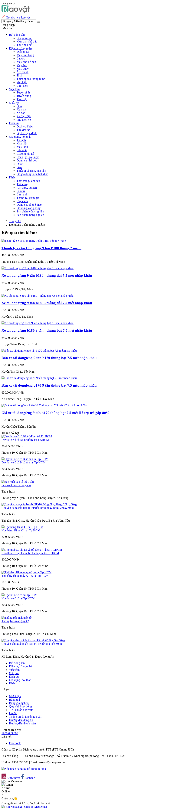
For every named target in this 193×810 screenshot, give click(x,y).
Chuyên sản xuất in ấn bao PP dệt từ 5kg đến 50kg (32, 643)
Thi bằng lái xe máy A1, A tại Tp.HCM (25, 575)
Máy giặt (22, 143)
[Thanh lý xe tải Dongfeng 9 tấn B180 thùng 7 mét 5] (34, 240)
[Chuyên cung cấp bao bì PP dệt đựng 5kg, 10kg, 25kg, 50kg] (39, 504)
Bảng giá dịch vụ (19, 703)
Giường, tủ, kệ (25, 153)
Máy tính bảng (25, 55)
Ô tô (19, 106)
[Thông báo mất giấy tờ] (16, 617)
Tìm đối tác (23, 129)
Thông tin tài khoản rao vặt (25, 716)
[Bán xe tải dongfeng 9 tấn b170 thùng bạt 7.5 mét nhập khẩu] (39, 350)
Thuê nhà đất (24, 44)
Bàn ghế (22, 150)
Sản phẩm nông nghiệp (30, 214)
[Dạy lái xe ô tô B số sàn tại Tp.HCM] (25, 459)
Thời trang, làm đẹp (28, 180)
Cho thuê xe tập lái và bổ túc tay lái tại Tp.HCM (30, 553)
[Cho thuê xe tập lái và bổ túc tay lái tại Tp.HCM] (32, 549)
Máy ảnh (22, 65)
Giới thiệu (15, 696)
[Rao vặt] (16, 12)
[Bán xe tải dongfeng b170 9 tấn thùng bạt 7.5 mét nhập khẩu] (39, 378)
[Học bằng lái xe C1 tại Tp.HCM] (22, 527)
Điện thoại (23, 51)
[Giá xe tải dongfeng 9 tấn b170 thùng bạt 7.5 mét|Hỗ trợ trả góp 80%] (44, 405)
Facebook (15, 743)
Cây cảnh (22, 201)
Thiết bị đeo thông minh (31, 78)
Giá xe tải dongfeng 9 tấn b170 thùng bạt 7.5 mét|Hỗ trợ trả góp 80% (56, 413)
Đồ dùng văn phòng (29, 208)
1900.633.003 (10, 733)
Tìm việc (22, 99)
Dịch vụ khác (25, 126)
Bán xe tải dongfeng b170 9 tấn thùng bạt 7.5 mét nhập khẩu (49, 385)
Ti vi (19, 75)
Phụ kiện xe (24, 119)
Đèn (19, 167)
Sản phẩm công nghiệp (30, 211)
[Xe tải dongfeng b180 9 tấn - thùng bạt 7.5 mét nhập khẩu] (38, 323)
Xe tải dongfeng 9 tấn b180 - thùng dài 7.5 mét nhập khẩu (47, 275)
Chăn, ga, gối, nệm (28, 157)
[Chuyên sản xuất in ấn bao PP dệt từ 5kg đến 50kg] (33, 640)
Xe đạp (21, 112)
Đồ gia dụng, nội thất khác (32, 174)
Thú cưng (22, 184)
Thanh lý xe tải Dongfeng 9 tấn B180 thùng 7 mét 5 (41, 248)
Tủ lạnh (21, 140)
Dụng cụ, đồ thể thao (29, 204)
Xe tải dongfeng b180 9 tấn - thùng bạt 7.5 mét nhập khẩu (47, 330)
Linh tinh (22, 194)
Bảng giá (14, 699)
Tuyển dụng (24, 95)
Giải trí (21, 191)
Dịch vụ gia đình (27, 133)
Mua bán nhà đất (27, 41)
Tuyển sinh (23, 92)
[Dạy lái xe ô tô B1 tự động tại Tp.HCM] (27, 436)
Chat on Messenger (35, 806)
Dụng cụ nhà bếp (27, 160)
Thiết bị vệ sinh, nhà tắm (31, 170)
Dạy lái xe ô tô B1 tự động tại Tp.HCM (25, 439)
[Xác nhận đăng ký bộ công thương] (24, 768)
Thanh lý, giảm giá (28, 197)
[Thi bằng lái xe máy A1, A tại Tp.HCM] (26, 572)
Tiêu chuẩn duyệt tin (21, 709)
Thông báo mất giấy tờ (15, 621)
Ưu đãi (13, 713)
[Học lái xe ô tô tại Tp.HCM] (20, 595)
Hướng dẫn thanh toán (22, 723)
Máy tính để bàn (26, 61)
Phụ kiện (22, 82)
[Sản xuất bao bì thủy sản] (18, 481)
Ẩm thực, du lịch (27, 187)
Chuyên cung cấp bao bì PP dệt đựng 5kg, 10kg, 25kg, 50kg (38, 507)
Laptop (21, 58)
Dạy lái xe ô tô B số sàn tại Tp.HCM (23, 462)
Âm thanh (22, 72)
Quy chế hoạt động (20, 706)
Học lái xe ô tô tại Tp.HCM (18, 598)
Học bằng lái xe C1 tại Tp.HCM (21, 530)
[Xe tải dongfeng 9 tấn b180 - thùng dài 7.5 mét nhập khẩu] (38, 268)
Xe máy (21, 109)
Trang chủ (15, 221)
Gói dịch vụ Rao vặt (18, 17)
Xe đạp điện (24, 116)
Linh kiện (22, 85)
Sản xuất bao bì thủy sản (16, 485)
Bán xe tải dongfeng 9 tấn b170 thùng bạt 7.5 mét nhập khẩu (49, 358)
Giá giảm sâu (24, 38)
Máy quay (23, 68)
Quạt (19, 163)
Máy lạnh (22, 146)
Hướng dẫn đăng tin (21, 720)
